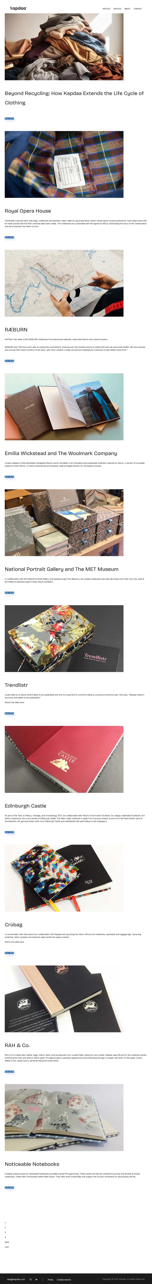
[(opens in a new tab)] (76, 46)
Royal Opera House (28, 211)
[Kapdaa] (18, 9)
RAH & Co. (17, 1045)
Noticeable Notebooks (32, 1164)
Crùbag (13, 924)
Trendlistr (16, 685)
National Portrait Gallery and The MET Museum (62, 569)
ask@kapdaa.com (16, 1279)
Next (7, 1242)
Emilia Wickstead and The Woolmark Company (61, 453)
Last (7, 1247)
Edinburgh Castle (25, 806)
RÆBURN (16, 329)
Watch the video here (14, 702)
